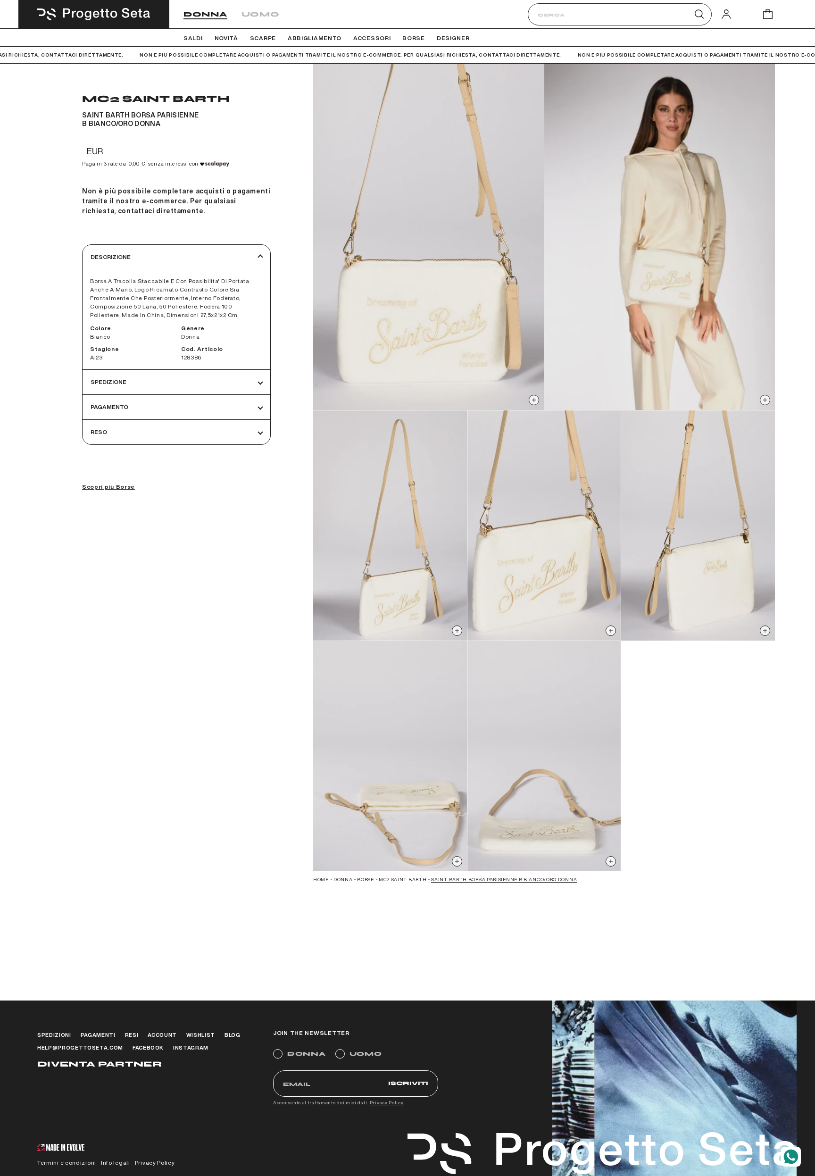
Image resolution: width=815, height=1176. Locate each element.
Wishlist (200, 1034)
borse (365, 879)
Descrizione (111, 257)
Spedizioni (54, 1034)
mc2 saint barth (403, 879)
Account (162, 1034)
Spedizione (108, 382)
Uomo (260, 14)
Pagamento (109, 407)
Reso (99, 432)
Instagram (190, 1047)
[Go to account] (726, 14)
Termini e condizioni (66, 1162)
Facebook (148, 1047)
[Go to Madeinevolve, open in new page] (60, 1148)
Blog (233, 1034)
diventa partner (99, 1063)
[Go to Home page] (93, 14)
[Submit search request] (699, 14)
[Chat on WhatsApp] (791, 1157)
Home (321, 879)
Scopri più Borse (108, 487)
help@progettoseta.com (80, 1047)
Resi (132, 1034)
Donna (205, 14)
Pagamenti (98, 1034)
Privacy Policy (387, 1102)
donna (343, 879)
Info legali (115, 1162)
